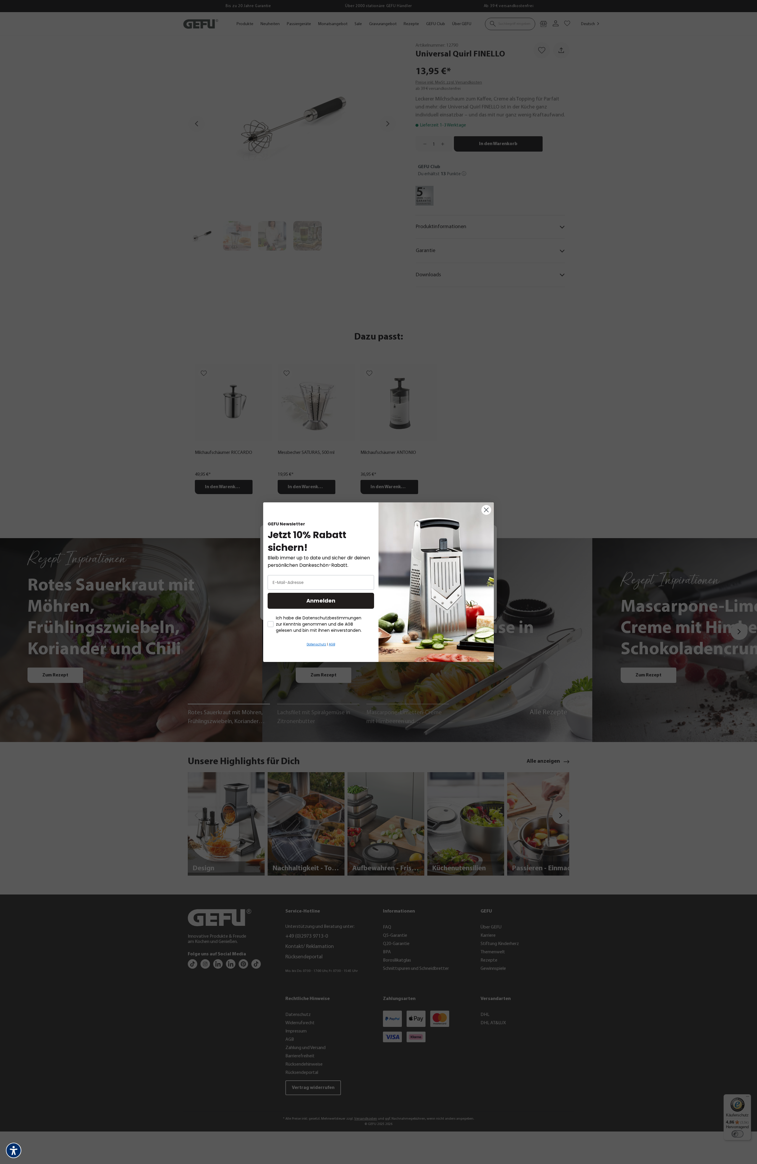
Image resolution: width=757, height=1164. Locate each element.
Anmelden (320, 600)
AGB (332, 644)
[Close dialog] (486, 510)
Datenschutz (316, 644)
